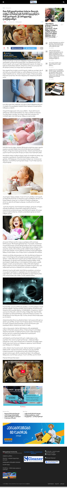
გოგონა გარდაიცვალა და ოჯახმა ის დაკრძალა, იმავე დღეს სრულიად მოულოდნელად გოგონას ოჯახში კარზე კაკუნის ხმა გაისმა (56, 44)
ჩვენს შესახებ (51, 483)
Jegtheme (28, 483)
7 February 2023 (11, 21)
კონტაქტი (62, 483)
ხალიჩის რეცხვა (6, 464)
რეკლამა (57, 483)
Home (4, 7)
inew (5, 21)
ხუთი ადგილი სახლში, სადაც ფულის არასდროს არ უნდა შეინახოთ (55, 64)
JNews (7, 483)
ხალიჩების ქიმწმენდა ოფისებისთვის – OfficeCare (33, 452)
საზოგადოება (8, 7)
